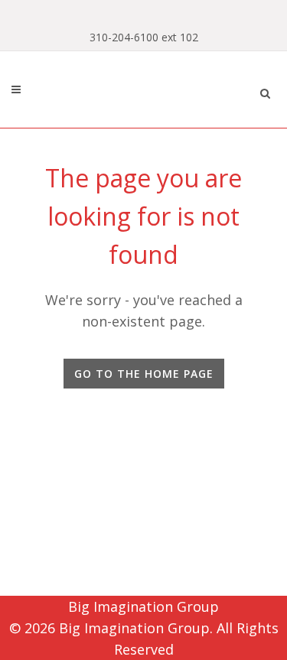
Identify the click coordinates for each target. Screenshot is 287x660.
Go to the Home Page (144, 373)
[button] (265, 91)
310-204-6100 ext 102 (144, 37)
